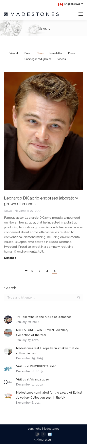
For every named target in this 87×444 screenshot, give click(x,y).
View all (14, 53)
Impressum (43, 439)
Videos (61, 59)
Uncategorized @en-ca (37, 59)
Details (9, 257)
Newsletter (56, 53)
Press (71, 53)
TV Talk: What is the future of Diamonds (43, 317)
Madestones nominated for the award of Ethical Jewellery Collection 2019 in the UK (49, 395)
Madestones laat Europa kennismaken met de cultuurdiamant (47, 351)
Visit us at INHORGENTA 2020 (36, 366)
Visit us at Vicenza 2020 (32, 379)
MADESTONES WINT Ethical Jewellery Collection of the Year (42, 332)
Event (27, 53)
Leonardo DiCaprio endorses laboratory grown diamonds (41, 201)
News (40, 53)
